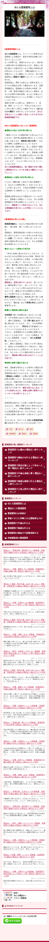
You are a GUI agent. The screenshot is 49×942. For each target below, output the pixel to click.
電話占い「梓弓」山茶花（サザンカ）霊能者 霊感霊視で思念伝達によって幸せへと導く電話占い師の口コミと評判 (24, 653)
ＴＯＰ (47, 5)
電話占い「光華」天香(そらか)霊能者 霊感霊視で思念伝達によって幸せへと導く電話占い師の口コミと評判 (24, 605)
